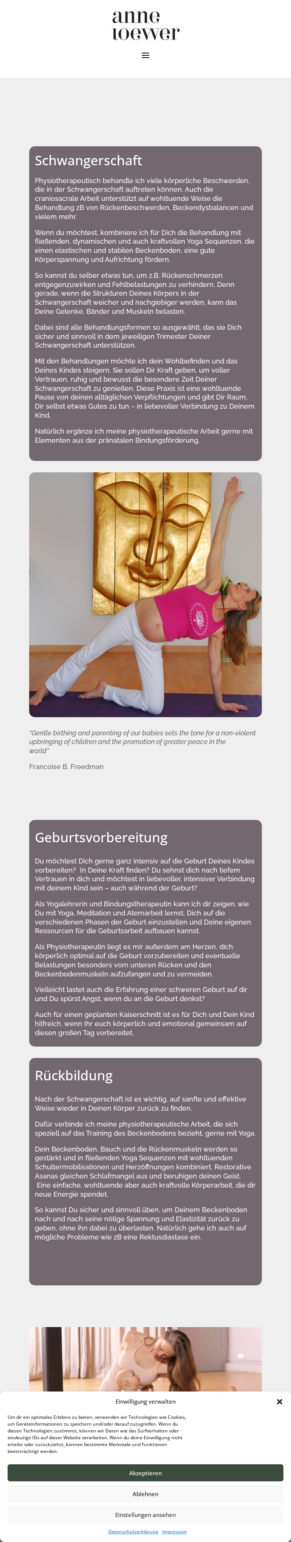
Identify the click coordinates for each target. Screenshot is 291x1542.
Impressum (174, 1531)
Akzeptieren (145, 1473)
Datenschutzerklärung (133, 1531)
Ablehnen (145, 1494)
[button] (279, 1402)
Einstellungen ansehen (145, 1514)
